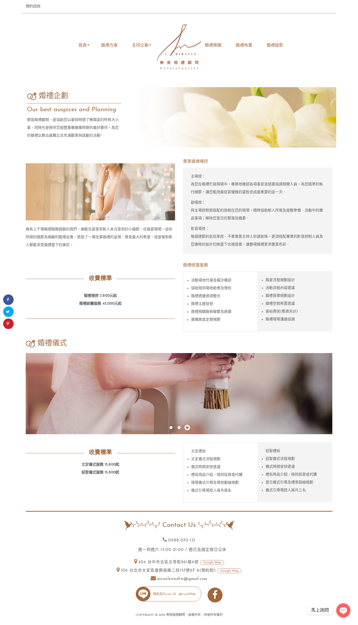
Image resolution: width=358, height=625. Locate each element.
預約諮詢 (33, 6)
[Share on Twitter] (8, 311)
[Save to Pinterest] (8, 324)
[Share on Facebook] (8, 299)
